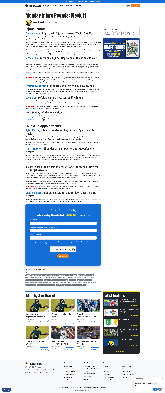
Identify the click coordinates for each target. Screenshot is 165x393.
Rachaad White (29, 93)
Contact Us (87, 387)
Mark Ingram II (38, 280)
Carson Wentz (41, 285)
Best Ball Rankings (89, 373)
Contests (125, 380)
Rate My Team (124, 320)
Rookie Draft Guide (108, 377)
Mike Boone (44, 275)
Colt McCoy (31, 120)
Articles (54, 6)
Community (79, 6)
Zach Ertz (30, 97)
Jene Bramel (38, 22)
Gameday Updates (125, 340)
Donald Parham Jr (30, 282)
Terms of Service (76, 387)
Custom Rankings (69, 374)
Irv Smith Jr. (59, 282)
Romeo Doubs (45, 277)
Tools (61, 6)
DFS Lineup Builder (89, 366)
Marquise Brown (53, 275)
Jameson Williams (80, 285)
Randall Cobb (90, 275)
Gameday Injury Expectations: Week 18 (35, 315)
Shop (124, 369)
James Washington (31, 285)
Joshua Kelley (55, 280)
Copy (108, 33)
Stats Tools (87, 382)
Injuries (28, 275)
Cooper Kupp (32, 33)
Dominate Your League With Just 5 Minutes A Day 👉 (83, 1)
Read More (43, 322)
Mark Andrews (33, 148)
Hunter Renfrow (41, 282)
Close (160, 389)
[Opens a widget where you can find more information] (6, 390)
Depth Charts (88, 376)
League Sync (68, 366)
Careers (103, 387)
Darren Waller (92, 282)
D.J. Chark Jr (81, 275)
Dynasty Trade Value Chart (92, 370)
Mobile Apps (126, 371)
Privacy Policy (80, 242)
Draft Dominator (69, 369)
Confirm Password (35, 234)
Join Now (135, 5)
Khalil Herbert (32, 118)
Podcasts (69, 6)
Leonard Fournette (35, 86)
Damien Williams (70, 285)
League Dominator (69, 371)
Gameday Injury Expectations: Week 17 (86, 315)
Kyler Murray (32, 130)
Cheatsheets (68, 377)
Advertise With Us (127, 366)
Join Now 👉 (63, 256)
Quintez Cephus (63, 275)
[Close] (162, 378)
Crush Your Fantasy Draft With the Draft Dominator (128, 301)
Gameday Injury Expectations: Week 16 (61, 342)
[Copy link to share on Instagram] (129, 33)
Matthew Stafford (82, 282)
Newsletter (106, 374)
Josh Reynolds (50, 282)
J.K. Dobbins (37, 277)
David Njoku (89, 280)
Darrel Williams (60, 285)
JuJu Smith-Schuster (34, 116)
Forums (124, 377)
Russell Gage (90, 277)
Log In (127, 6)
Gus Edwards (54, 277)
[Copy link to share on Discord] (133, 33)
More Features (120, 351)
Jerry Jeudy (31, 58)
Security (95, 387)
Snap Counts (87, 379)
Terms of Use (91, 242)
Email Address (34, 220)
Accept (155, 389)
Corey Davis (29, 277)
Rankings (46, 6)
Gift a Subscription (128, 374)
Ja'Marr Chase (72, 275)
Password (43, 227)
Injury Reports (107, 380)
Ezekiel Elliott (33, 192)
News (104, 369)
